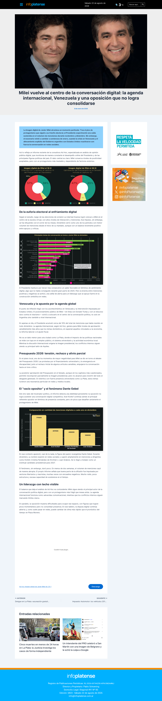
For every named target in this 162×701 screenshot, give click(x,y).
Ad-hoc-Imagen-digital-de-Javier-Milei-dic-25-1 (35, 586)
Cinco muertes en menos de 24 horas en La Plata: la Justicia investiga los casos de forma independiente (39, 647)
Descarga (96, 586)
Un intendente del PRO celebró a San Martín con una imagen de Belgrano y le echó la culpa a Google (82, 646)
